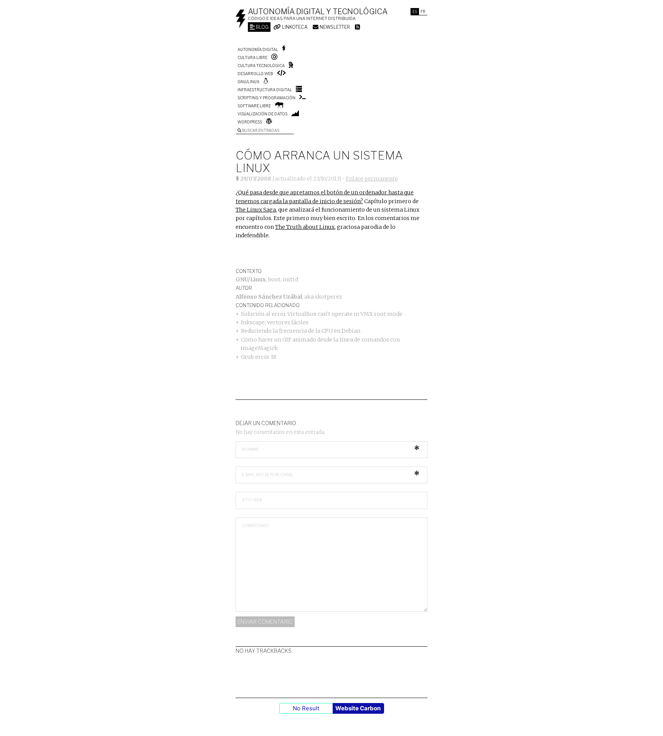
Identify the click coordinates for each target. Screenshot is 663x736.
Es (414, 11)
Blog (262, 27)
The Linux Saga (256, 209)
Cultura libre (252, 57)
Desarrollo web (255, 73)
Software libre (254, 106)
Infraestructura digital (264, 89)
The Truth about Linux (305, 226)
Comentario (255, 525)
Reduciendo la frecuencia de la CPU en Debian (300, 330)
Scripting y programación (266, 97)
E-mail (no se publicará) (267, 474)
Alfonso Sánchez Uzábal (269, 296)
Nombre (250, 449)
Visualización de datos (262, 114)
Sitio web (252, 500)
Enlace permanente (372, 178)
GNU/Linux (248, 81)
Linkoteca (294, 27)
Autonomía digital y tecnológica (318, 11)
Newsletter (334, 27)
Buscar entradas (260, 130)
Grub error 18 (258, 356)
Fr (423, 11)
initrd (290, 279)
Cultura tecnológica (261, 65)
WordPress (249, 122)
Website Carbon (358, 708)
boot (274, 279)
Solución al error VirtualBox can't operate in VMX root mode (321, 313)
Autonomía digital (257, 49)
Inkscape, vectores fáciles (274, 322)
